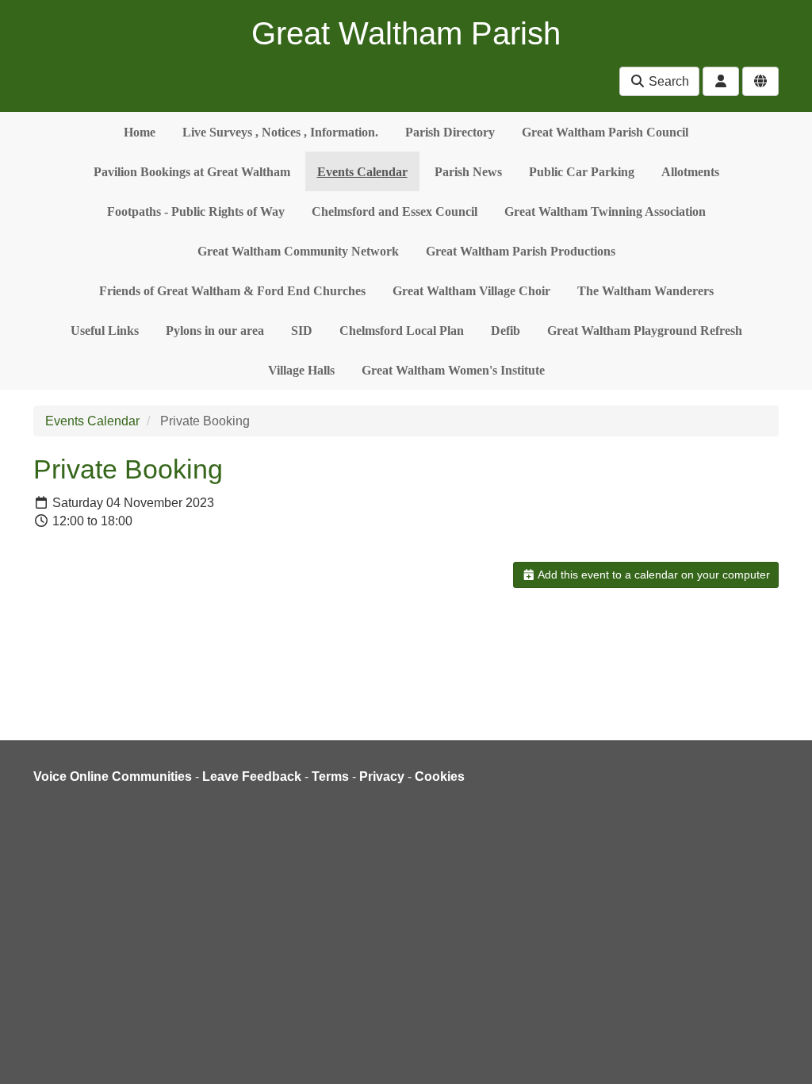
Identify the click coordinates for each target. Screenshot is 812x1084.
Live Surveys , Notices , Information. (280, 132)
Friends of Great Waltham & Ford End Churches (232, 291)
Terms (330, 776)
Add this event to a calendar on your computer (652, 574)
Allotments (690, 172)
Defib (505, 330)
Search (667, 81)
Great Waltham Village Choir (471, 291)
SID (301, 330)
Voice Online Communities (112, 776)
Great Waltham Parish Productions (520, 251)
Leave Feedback (251, 776)
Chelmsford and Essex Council (394, 211)
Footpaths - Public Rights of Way (196, 211)
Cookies (440, 776)
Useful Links (105, 330)
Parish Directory (450, 132)
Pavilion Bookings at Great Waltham (192, 172)
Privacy (381, 776)
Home (139, 132)
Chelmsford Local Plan (401, 330)
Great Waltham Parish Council (605, 132)
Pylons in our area (215, 330)
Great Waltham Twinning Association (605, 211)
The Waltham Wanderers (645, 291)
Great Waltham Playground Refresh (644, 330)
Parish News (468, 172)
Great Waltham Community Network (298, 251)
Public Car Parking (581, 172)
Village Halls (301, 370)
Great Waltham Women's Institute (453, 370)
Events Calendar (362, 172)
